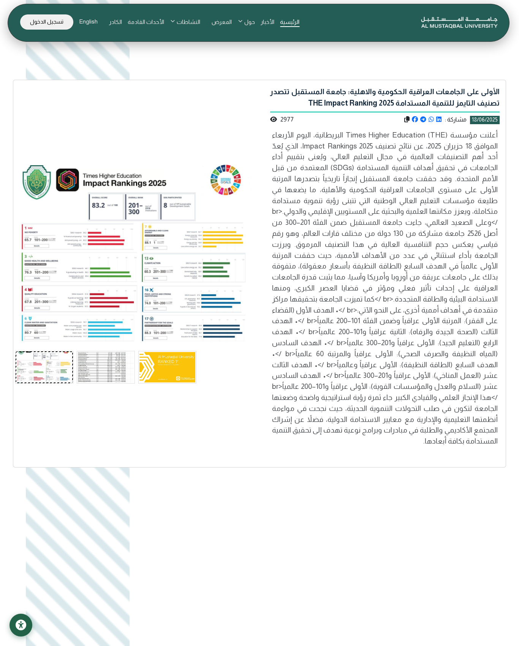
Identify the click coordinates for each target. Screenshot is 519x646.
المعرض (222, 22)
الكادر (115, 22)
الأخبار (267, 22)
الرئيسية (289, 22)
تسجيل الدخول (46, 22)
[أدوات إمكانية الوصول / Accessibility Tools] (20, 625)
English (88, 21)
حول (249, 22)
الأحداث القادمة (146, 22)
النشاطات (188, 22)
